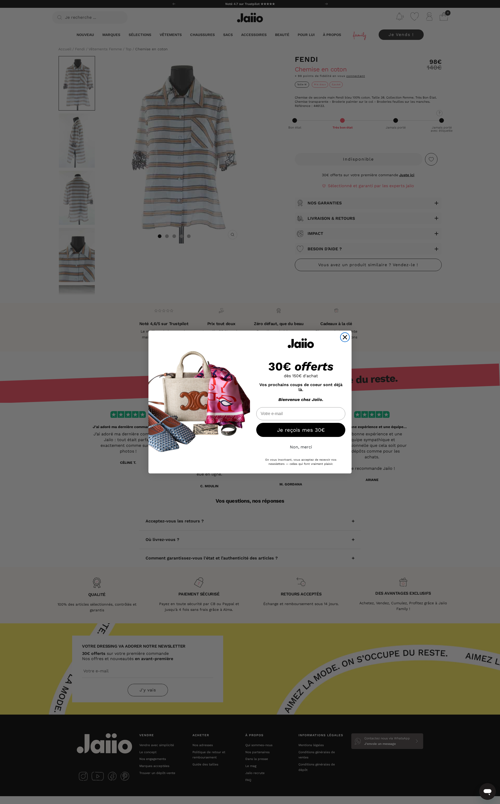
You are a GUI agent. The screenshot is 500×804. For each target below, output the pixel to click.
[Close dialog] (344, 337)
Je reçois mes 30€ (301, 430)
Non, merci (301, 446)
